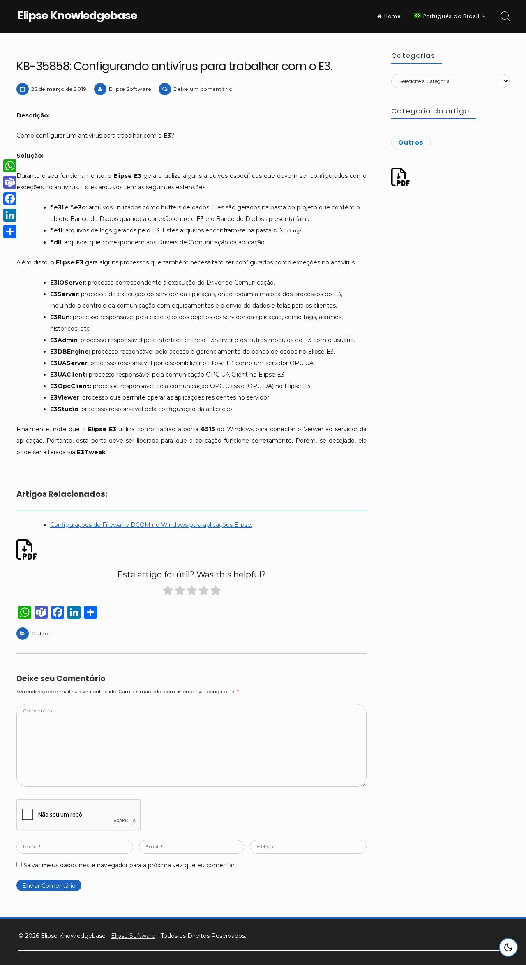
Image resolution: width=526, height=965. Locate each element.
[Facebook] (10, 199)
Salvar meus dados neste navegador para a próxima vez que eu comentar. (129, 865)
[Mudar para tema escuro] (508, 947)
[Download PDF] (27, 549)
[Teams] (10, 182)
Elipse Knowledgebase (77, 15)
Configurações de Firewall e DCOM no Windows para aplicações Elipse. (151, 524)
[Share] (10, 231)
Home (392, 16)
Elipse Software (130, 89)
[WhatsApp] (10, 166)
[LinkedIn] (10, 215)
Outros (41, 633)
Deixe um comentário (203, 89)
